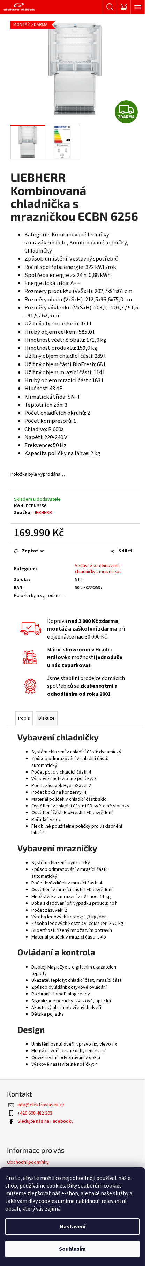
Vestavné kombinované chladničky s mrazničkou (98, 569)
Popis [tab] (24, 718)
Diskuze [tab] (46, 718)
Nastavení (72, 1226)
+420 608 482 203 (34, 1113)
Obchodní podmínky (28, 1162)
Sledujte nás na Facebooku (45, 1121)
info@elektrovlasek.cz (41, 1104)
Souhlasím (72, 1249)
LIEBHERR (42, 512)
